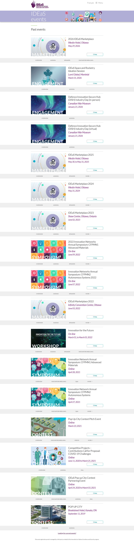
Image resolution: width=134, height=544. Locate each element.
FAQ (82, 470)
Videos (77, 440)
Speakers (67, 60)
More (87, 176)
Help (95, 54)
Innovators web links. (86, 60)
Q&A (76, 381)
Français (90, 3)
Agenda (53, 60)
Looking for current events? (67, 533)
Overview (38, 60)
